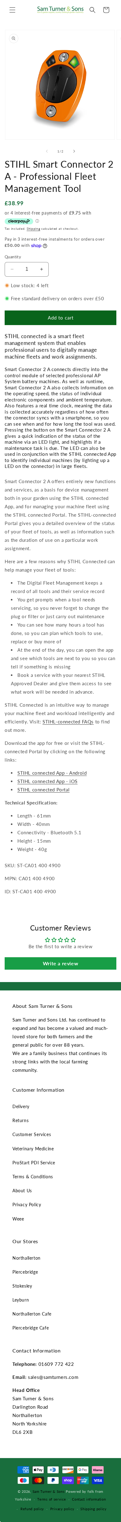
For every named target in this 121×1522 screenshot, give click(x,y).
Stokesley (22, 1286)
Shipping (33, 228)
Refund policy (32, 1509)
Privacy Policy (26, 1204)
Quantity (13, 256)
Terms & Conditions (32, 1176)
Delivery (20, 1106)
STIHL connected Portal (43, 789)
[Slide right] (74, 151)
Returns (20, 1120)
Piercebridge (25, 1272)
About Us (22, 1190)
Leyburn (20, 1299)
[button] (12, 10)
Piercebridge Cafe (30, 1327)
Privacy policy (62, 1509)
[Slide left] (47, 151)
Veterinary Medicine (33, 1148)
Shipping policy (93, 1509)
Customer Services (31, 1134)
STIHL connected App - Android (52, 773)
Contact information (89, 1499)
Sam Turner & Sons (49, 1491)
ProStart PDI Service (33, 1162)
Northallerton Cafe (32, 1313)
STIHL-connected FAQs (68, 721)
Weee (18, 1218)
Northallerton (26, 1258)
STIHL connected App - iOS (47, 781)
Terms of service (51, 1499)
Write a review (60, 963)
